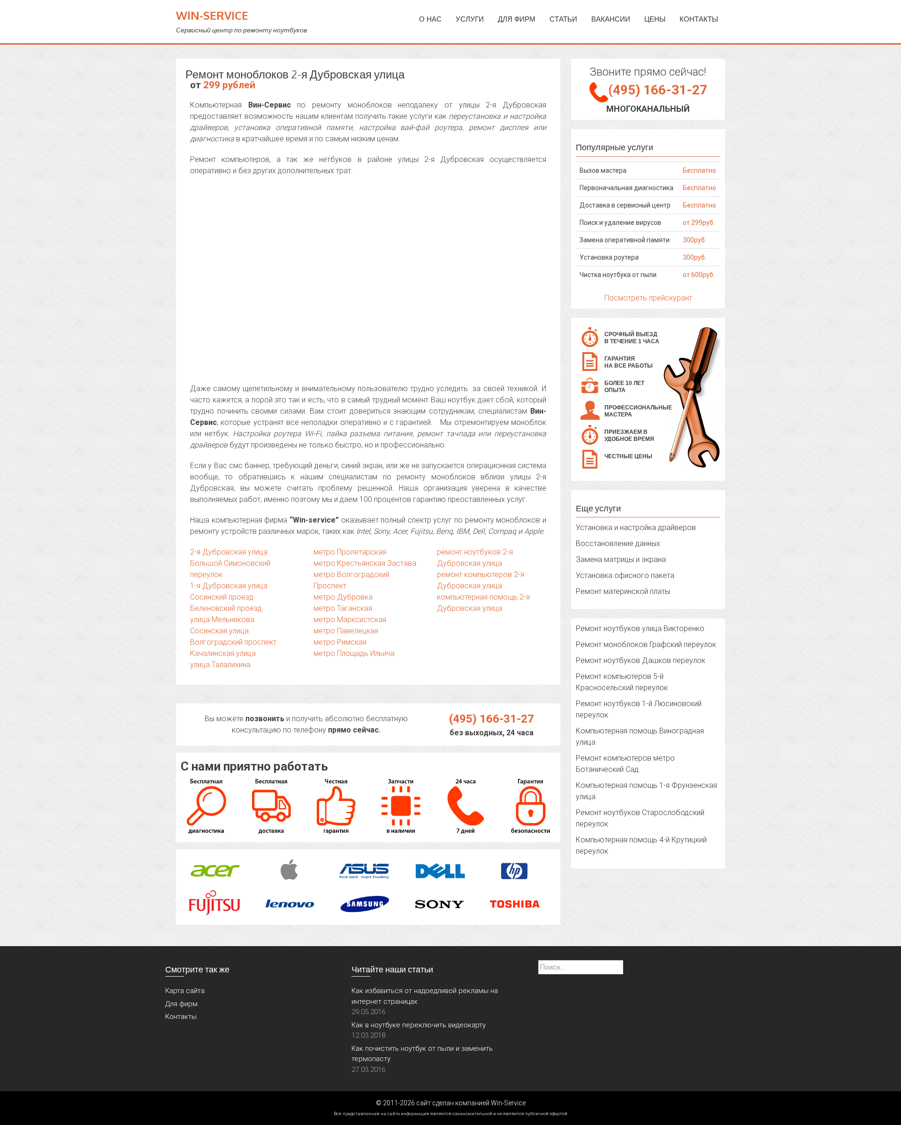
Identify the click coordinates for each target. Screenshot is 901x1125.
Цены (654, 19)
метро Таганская (342, 608)
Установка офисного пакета (625, 575)
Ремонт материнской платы (623, 591)
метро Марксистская (349, 619)
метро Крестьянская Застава (364, 563)
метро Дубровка (343, 597)
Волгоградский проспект (233, 642)
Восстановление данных (618, 543)
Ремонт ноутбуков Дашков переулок (640, 660)
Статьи (563, 19)
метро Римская (340, 642)
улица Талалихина (220, 664)
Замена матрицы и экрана (621, 559)
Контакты (699, 19)
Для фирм (181, 1004)
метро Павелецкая (345, 630)
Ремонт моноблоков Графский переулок (646, 644)
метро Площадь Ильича (354, 653)
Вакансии (610, 19)
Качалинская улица (223, 653)
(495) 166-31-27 (491, 718)
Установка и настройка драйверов (636, 527)
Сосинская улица (219, 630)
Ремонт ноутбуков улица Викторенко (640, 628)
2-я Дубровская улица (228, 551)
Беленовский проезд (226, 608)
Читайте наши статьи (392, 969)
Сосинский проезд (221, 597)
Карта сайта (185, 990)
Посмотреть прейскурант (648, 297)
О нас (430, 19)
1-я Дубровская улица (228, 585)
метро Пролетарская (349, 551)
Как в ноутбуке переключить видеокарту (418, 1025)
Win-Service (212, 15)
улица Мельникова (222, 619)
